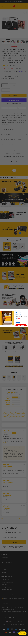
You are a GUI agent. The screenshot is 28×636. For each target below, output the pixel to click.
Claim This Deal (21, 325)
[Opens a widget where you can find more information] (22, 633)
